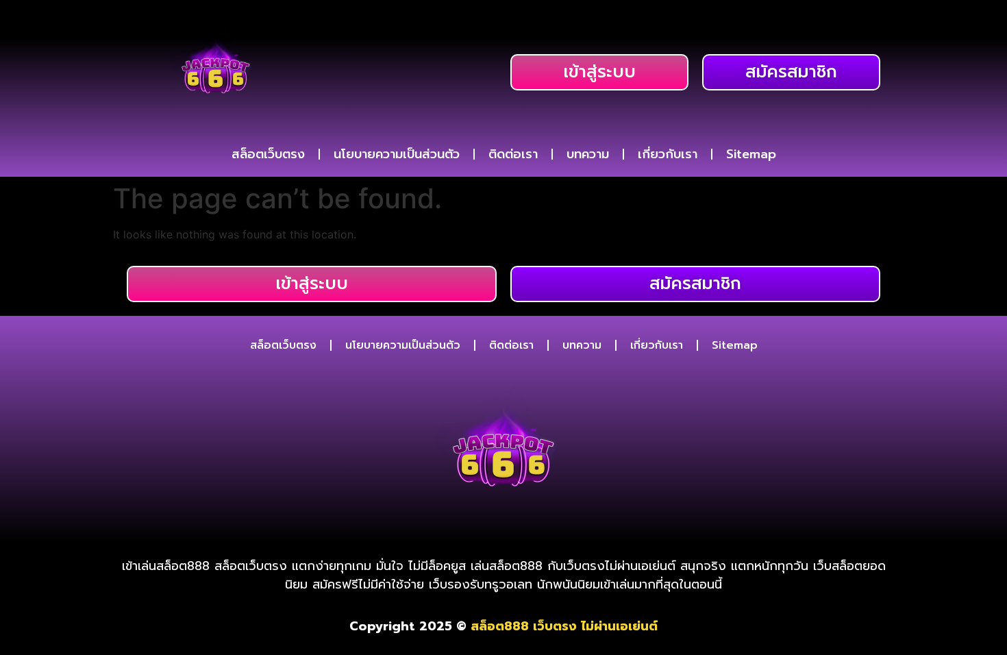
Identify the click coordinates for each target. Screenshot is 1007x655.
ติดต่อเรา (513, 154)
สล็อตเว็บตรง (268, 154)
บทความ (588, 154)
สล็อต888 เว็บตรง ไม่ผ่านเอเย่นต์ (564, 626)
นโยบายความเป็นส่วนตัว (397, 154)
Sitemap (751, 154)
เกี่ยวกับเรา (667, 154)
